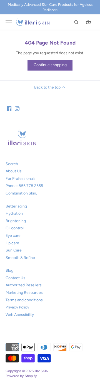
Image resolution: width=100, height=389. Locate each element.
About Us (14, 171)
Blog (9, 270)
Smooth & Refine (20, 257)
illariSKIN (41, 371)
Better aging (16, 206)
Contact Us (15, 278)
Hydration (14, 213)
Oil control (15, 228)
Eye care (13, 235)
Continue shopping (50, 65)
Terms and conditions (24, 300)
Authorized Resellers (24, 285)
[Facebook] (9, 108)
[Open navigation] (9, 22)
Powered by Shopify (21, 376)
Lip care (12, 243)
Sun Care (14, 250)
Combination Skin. (21, 193)
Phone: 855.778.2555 (24, 185)
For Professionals (21, 178)
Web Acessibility (20, 314)
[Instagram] (17, 108)
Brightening (16, 221)
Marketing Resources (24, 292)
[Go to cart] (88, 22)
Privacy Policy (17, 307)
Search (12, 164)
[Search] (76, 22)
